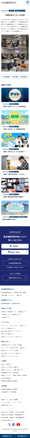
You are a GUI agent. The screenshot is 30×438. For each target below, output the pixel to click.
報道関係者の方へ (19, 415)
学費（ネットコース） (6, 370)
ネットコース (4, 325)
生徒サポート (23, 347)
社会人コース (18, 336)
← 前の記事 (5, 77)
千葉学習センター (5, 314)
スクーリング (4, 347)
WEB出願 (4, 386)
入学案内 (3, 361)
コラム (19, 402)
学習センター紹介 (6, 308)
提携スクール (4, 399)
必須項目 (19, 345)
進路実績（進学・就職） (20, 292)
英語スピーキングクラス (7, 336)
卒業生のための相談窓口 (7, 415)
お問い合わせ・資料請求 (7, 412)
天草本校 (3, 312)
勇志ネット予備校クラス (7, 334)
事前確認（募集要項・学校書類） (9, 381)
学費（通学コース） (19, 370)
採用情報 (15, 399)
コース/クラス (5, 322)
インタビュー (11, 295)
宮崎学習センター (20, 10)
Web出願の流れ (5, 392)
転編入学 (8, 364)
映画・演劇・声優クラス (7, 331)
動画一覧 (19, 295)
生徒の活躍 (4, 295)
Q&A (11, 399)
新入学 (3, 364)
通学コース (22, 325)
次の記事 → (24, 77)
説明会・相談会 (17, 375)
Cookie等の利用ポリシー (7, 420)
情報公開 (12, 417)
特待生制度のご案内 (6, 372)
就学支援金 (16, 372)
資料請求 (24, 375)
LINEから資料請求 (5, 378)
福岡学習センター (22, 312)
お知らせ (11, 10)
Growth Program (14, 347)
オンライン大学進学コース (8, 328)
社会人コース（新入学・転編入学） (10, 367)
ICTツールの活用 (14, 350)
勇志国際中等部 (16, 303)
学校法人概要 (4, 417)
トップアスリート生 (12, 356)
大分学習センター (5, 317)
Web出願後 (13, 392)
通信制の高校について (6, 405)
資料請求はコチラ (7, 436)
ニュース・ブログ (5, 402)
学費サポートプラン (6, 375)
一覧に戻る (15, 77)
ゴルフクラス (18, 331)
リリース (14, 402)
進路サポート (4, 350)
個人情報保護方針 (20, 417)
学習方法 (3, 356)
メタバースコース (14, 325)
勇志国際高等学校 (5, 303)
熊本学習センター (11, 312)
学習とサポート (5, 341)
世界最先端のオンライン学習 (8, 345)
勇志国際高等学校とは (7, 289)
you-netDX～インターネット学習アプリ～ (12, 353)
